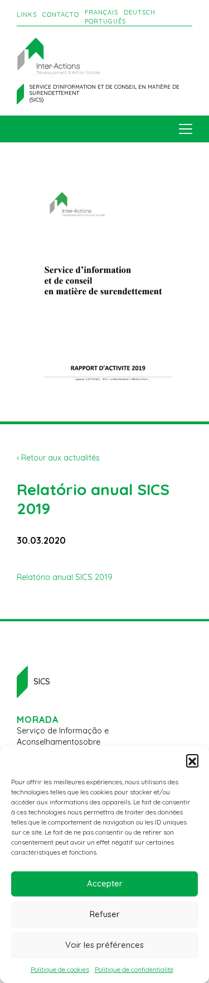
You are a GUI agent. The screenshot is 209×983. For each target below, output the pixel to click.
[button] (192, 760)
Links (27, 14)
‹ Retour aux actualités (58, 458)
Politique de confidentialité (134, 969)
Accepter (105, 883)
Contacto (60, 14)
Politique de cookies (60, 969)
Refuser (105, 914)
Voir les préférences (104, 944)
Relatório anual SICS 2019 (65, 577)
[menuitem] (101, 12)
